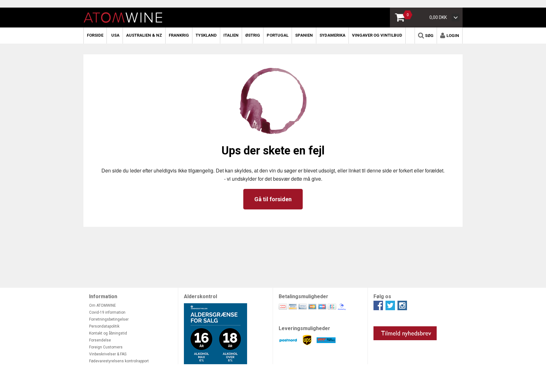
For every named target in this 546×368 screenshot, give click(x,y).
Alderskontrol (200, 296)
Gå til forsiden (273, 199)
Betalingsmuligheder (303, 296)
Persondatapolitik (104, 326)
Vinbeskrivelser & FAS (107, 354)
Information (103, 296)
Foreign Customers (106, 347)
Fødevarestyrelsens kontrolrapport (119, 361)
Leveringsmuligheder (304, 328)
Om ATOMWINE (102, 305)
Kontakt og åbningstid (108, 333)
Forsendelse (100, 340)
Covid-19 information (107, 312)
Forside (95, 35)
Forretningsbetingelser (109, 319)
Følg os (382, 296)
